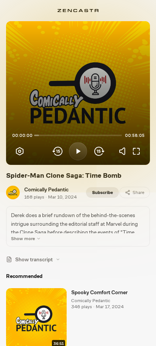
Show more (23, 238)
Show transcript (34, 259)
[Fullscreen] (136, 151)
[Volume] (124, 151)
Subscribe (102, 192)
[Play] (78, 151)
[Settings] (20, 151)
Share (138, 192)
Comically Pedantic (46, 189)
